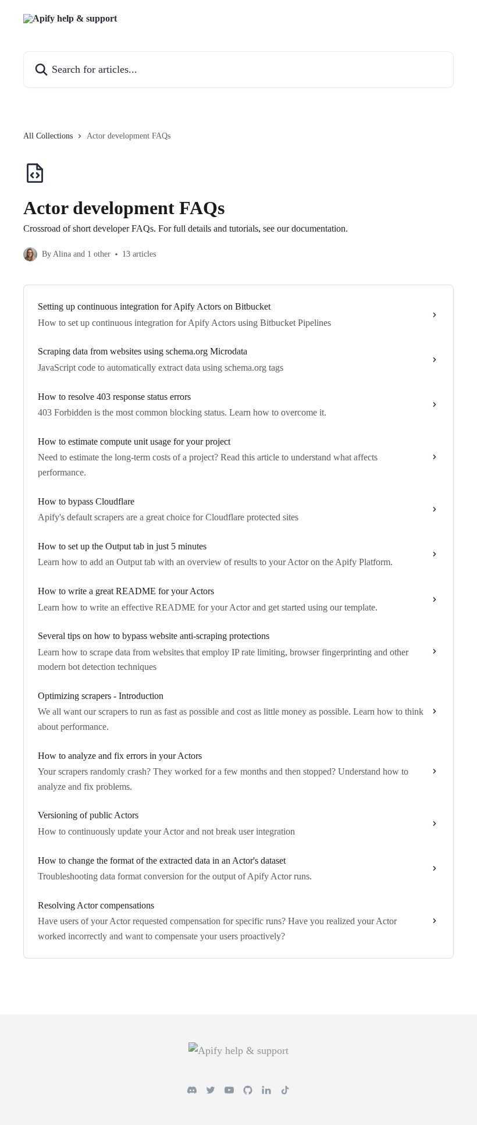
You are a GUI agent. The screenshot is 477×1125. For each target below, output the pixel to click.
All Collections (48, 136)
